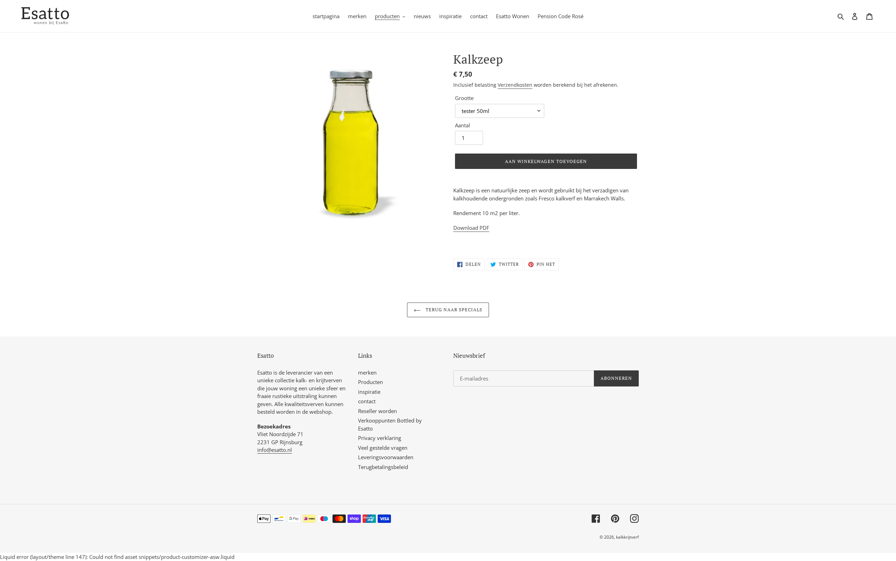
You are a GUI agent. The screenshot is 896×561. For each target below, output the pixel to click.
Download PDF (471, 227)
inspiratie (369, 391)
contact (367, 401)
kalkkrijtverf (627, 537)
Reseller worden (377, 410)
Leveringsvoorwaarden (385, 457)
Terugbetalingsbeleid (383, 466)
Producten (370, 381)
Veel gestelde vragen (382, 447)
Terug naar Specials (453, 309)
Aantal (462, 125)
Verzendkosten (515, 84)
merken (367, 372)
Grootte (464, 97)
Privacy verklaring (379, 437)
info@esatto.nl (274, 449)
